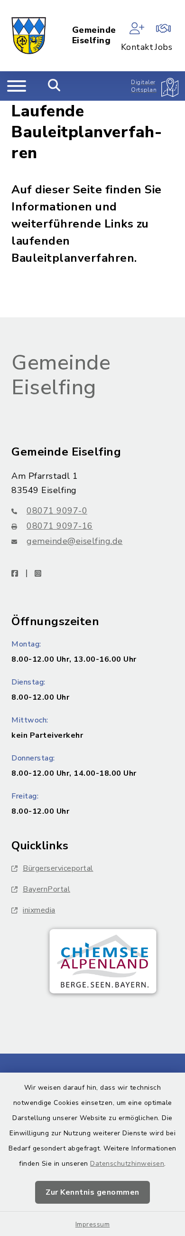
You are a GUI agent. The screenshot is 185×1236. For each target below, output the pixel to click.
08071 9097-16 (60, 526)
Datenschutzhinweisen (127, 1163)
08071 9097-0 (57, 510)
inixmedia (39, 910)
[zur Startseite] (28, 36)
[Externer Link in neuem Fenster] (103, 961)
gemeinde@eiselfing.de (75, 541)
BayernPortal (46, 889)
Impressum (92, 1224)
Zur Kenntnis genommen (92, 1192)
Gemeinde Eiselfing (94, 35)
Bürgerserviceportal (58, 868)
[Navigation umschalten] (16, 86)
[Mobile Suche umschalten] (54, 86)
